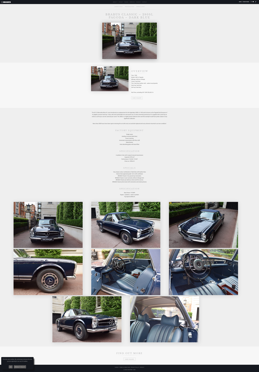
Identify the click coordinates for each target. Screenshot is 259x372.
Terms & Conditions (124, 367)
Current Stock (118, 6)
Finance (138, 2)
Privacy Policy (135, 367)
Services (132, 2)
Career (117, 367)
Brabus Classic (141, 6)
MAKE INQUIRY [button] (137, 98)
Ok (11, 367)
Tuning (126, 2)
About (115, 2)
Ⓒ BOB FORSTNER (128, 369)
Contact (144, 2)
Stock (120, 2)
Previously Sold (129, 6)
